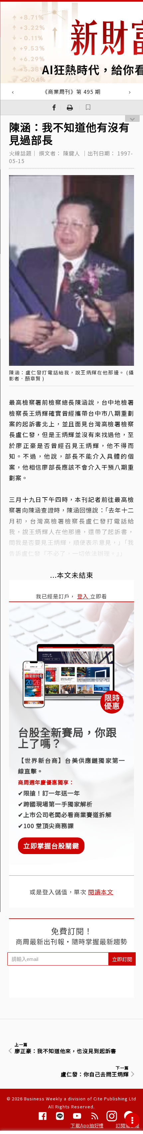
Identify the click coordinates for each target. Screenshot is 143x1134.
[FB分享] (54, 107)
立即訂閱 (122, 959)
